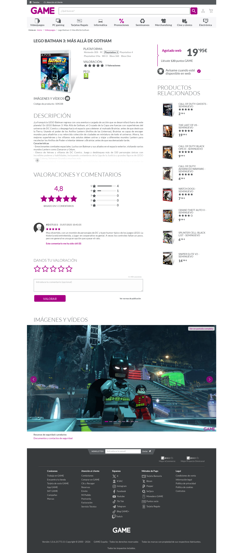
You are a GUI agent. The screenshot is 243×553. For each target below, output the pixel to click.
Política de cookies (184, 487)
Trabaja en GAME (55, 475)
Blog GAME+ (122, 511)
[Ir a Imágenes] (67, 98)
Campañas (52, 495)
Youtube (120, 496)
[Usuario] (203, 10)
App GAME (52, 487)
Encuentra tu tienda (56, 479)
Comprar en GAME (90, 479)
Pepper (149, 486)
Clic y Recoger (88, 483)
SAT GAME (52, 491)
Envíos (84, 491)
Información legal (184, 479)
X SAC (119, 481)
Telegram (121, 506)
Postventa (86, 498)
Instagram (121, 486)
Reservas (85, 487)
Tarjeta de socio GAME (58, 483)
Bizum (149, 481)
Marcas (50, 498)
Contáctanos (87, 475)
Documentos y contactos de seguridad (53, 438)
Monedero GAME (154, 496)
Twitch (119, 516)
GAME (43, 10)
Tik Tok (120, 501)
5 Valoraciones (112, 66)
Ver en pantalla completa (201, 328)
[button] (193, 10)
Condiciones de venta (186, 475)
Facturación (86, 502)
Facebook (121, 491)
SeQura (150, 491)
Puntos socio (152, 501)
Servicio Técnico (88, 506)
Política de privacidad (186, 483)
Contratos (180, 491)
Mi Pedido (86, 495)
